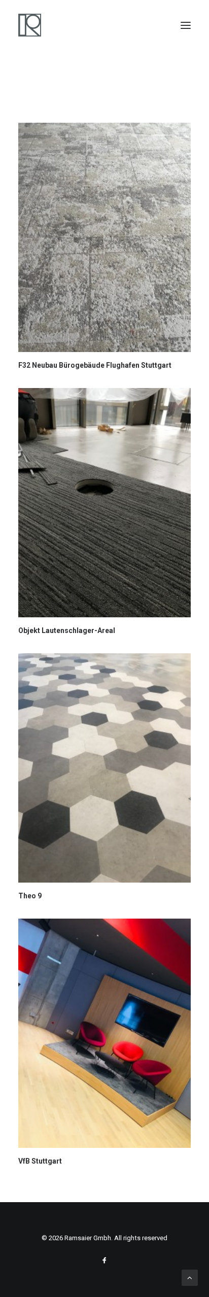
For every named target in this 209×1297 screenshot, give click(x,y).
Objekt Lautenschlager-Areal (66, 630)
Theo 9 (30, 896)
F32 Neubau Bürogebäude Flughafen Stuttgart (94, 365)
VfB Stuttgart (40, 1161)
